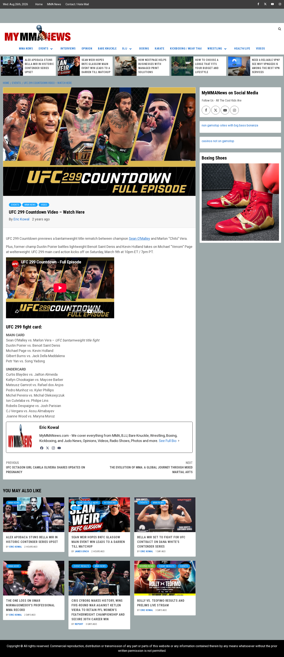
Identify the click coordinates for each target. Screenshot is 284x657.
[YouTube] (59, 448)
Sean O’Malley (139, 238)
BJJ (124, 48)
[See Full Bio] (178, 440)
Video (44, 204)
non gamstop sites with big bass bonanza (230, 125)
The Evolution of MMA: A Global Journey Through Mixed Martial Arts (151, 467)
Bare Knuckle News (88, 502)
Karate (159, 48)
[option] (28, 66)
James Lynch (82, 551)
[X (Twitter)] (47, 448)
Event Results (81, 566)
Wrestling (214, 48)
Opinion (87, 48)
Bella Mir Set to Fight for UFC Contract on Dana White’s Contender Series (161, 541)
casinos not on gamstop (218, 141)
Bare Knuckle (107, 48)
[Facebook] (41, 448)
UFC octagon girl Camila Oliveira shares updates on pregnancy (45, 467)
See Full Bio (167, 441)
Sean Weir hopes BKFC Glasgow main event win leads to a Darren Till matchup (98, 541)
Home (39, 4)
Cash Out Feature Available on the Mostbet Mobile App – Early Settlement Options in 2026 (266, 66)
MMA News (54, 4)
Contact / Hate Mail (77, 4)
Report (79, 624)
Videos (260, 48)
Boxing (144, 48)
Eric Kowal (22, 219)
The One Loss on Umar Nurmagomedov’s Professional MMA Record (30, 605)
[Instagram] (53, 448)
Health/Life (242, 48)
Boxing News (146, 566)
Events (43, 48)
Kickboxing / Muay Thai (186, 48)
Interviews (68, 48)
